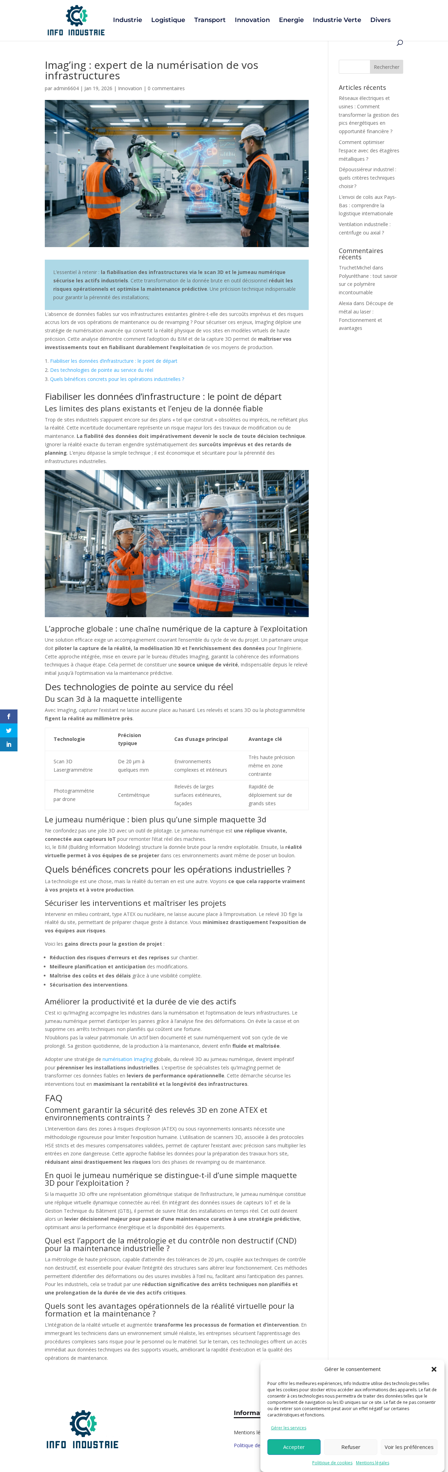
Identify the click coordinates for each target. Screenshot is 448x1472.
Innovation (252, 20)
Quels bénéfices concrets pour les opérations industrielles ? (117, 379)
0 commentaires (166, 88)
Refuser (350, 1446)
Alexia (345, 303)
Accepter (294, 1446)
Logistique (168, 20)
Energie (291, 20)
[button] (434, 1369)
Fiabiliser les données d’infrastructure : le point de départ (113, 361)
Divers (380, 20)
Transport (210, 20)
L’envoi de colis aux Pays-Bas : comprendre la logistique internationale (368, 205)
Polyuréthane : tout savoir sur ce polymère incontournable (368, 284)
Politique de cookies (332, 1462)
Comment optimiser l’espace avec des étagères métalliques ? (369, 150)
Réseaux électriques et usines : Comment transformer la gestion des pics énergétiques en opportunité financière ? (369, 115)
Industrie (127, 20)
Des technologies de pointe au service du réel (101, 370)
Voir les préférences (409, 1446)
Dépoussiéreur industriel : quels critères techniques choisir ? (367, 177)
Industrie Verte (337, 20)
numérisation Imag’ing (128, 1059)
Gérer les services (288, 1427)
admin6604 (66, 88)
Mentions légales (372, 1462)
